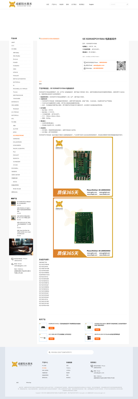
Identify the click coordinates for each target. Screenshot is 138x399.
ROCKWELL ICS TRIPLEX (20, 88)
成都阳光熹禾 (90, 390)
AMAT (13, 42)
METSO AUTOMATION (19, 79)
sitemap (96, 390)
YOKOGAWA (16, 98)
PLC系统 (14, 122)
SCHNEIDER (16, 161)
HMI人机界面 (15, 105)
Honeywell (16, 75)
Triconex (15, 92)
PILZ (14, 152)
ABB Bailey (16, 52)
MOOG (15, 181)
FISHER (15, 62)
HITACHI (15, 72)
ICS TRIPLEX (15, 112)
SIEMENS (14, 171)
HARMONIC (16, 138)
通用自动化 (14, 192)
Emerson (15, 59)
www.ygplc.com (101, 390)
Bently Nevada (17, 188)
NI (13, 85)
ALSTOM (15, 129)
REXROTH (16, 158)
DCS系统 (88, 56)
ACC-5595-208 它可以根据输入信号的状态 (60, 334)
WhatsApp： (94, 68)
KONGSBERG (17, 145)
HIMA (14, 69)
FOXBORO (16, 65)
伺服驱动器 (14, 178)
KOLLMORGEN (17, 142)
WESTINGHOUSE (18, 95)
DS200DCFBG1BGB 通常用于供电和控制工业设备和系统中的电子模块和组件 (111, 324)
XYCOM (15, 165)
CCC (13, 45)
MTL (13, 118)
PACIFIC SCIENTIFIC (19, 148)
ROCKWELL (15, 168)
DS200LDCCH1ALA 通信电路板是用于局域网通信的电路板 (65, 323)
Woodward (16, 108)
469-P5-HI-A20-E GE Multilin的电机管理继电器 (107, 334)
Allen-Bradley (16, 56)
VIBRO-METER (16, 174)
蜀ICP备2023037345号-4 (73, 390)
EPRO (15, 132)
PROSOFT (16, 155)
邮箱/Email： (95, 65)
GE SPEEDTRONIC (94, 56)
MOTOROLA (16, 82)
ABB (14, 125)
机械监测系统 (15, 185)
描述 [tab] (40, 84)
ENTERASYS (15, 102)
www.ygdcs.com (83, 390)
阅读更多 (51, 328)
